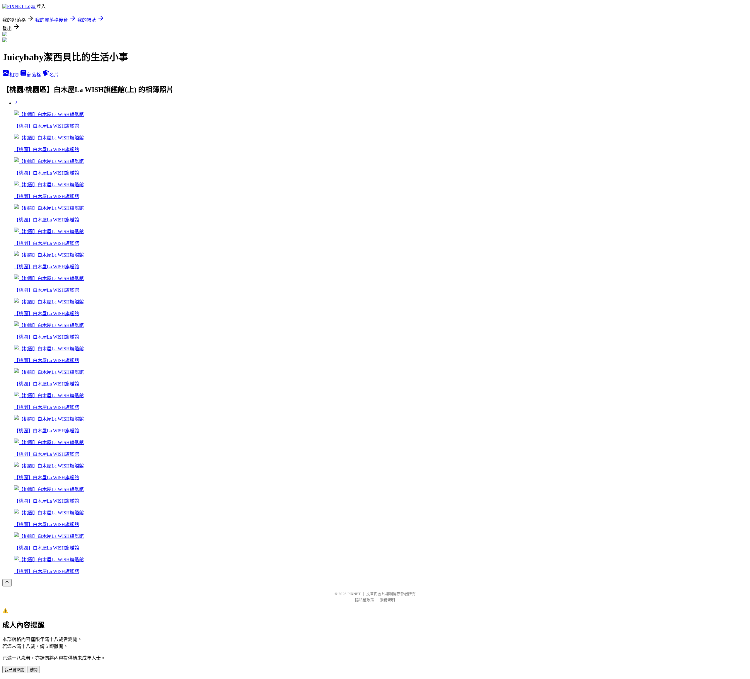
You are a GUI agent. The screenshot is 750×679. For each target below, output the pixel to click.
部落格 (34, 74)
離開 (34, 670)
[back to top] (7, 582)
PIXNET (354, 594)
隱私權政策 (364, 600)
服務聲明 (387, 600)
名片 (54, 74)
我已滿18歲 (14, 670)
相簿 (14, 74)
